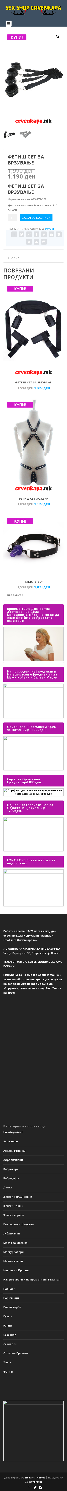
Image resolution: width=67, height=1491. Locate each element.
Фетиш (49, 229)
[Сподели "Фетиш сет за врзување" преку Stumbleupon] (29, 242)
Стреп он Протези (15, 1353)
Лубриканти (11, 1233)
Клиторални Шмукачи (18, 1224)
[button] (57, 36)
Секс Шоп (9, 1335)
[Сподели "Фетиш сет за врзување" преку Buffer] (59, 234)
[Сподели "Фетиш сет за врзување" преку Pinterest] (44, 234)
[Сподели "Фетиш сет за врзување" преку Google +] (29, 234)
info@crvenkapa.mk (24, 940)
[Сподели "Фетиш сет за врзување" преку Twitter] (21, 234)
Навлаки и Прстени (16, 1270)
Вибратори (10, 1169)
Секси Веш (10, 1344)
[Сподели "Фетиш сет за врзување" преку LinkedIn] (51, 234)
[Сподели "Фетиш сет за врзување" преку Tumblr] (36, 234)
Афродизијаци (13, 1160)
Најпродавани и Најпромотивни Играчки (31, 1279)
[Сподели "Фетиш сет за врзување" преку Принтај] (44, 242)
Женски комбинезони (17, 1197)
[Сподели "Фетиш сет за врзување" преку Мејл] (36, 242)
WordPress (35, 1481)
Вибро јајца (11, 1178)
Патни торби (12, 1307)
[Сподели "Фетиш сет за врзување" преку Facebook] (14, 234)
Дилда (7, 1187)
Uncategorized (13, 1132)
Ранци (7, 1325)
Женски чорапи (13, 1215)
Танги (7, 1362)
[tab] (33, 258)
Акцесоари (10, 1141)
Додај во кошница (36, 217)
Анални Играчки (14, 1150)
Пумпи (7, 1316)
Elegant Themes (35, 1477)
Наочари (9, 1289)
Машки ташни (13, 1261)
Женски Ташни (13, 1206)
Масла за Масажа (15, 1243)
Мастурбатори (13, 1252)
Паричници (11, 1298)
